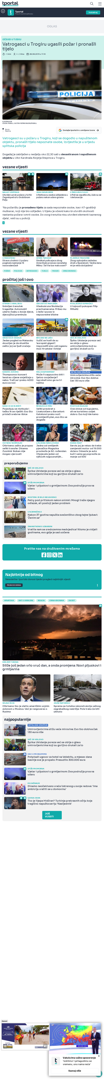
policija (18, 271)
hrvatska (9, 600)
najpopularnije (17, 719)
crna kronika (69, 271)
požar (7, 271)
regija (41, 600)
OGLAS (52, 26)
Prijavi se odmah (14, 585)
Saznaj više (74, 1070)
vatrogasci (31, 271)
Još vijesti (49, 815)
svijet (72, 600)
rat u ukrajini (26, 600)
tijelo (45, 271)
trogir (55, 271)
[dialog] (75, 1049)
